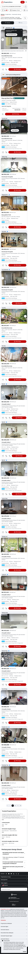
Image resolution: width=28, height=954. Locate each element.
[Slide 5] (15, 398)
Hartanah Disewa (5, 929)
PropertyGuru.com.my (5, 909)
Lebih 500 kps (4, 843)
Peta (21, 22)
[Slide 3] (13, 398)
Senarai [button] (8, 22)
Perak (6, 824)
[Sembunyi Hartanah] (22, 79)
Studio (3, 836)
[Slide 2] (12, 398)
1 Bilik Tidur (8, 836)
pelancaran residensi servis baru (12, 817)
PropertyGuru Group (6, 877)
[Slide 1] (11, 398)
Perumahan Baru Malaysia (7, 932)
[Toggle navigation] (26, 2)
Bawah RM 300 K (13, 830)
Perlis (3, 824)
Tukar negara (4, 883)
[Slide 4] (14, 398)
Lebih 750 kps (11, 843)
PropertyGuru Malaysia (6, 923)
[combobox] (13, 6)
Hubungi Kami (4, 879)
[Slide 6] (16, 398)
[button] (2, 14)
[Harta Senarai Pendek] (25, 32)
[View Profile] (14, 28)
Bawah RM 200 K (5, 830)
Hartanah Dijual (4, 926)
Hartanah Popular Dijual (6, 935)
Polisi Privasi (20, 945)
